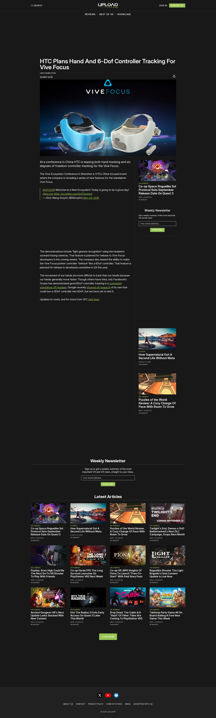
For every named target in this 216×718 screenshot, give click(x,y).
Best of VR (106, 14)
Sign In (163, 5)
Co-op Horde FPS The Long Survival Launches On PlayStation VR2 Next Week (86, 573)
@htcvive (48, 193)
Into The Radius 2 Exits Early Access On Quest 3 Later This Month (87, 615)
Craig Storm (145, 362)
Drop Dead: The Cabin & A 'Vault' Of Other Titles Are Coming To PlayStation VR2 (126, 615)
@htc (57, 193)
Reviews (90, 14)
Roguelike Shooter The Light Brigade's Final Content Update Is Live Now (166, 573)
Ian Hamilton (48, 73)
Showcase (124, 14)
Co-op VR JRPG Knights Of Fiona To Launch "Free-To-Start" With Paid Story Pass (126, 573)
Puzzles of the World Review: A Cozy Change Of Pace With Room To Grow (157, 403)
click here (93, 299)
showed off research (98, 287)
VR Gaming (143, 183)
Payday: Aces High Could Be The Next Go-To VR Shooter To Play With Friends (47, 573)
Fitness (142, 352)
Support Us (177, 5)
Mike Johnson (145, 197)
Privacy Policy (96, 704)
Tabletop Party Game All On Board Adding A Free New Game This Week (166, 615)
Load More (108, 636)
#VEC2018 (49, 189)
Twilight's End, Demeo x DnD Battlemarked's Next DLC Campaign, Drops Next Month (167, 531)
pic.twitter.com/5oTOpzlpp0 (76, 193)
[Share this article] (174, 76)
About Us (68, 704)
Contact (80, 704)
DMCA (128, 704)
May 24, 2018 (91, 197)
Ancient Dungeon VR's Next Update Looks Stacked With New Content (47, 615)
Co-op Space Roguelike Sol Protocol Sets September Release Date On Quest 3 (157, 190)
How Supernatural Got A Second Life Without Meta (157, 356)
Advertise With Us (143, 704)
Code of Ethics (114, 704)
